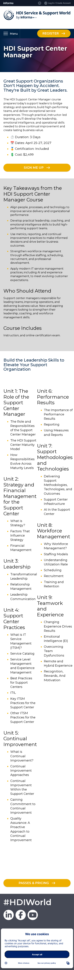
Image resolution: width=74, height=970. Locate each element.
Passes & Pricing (34, 883)
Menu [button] (14, 33)
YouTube (33, 915)
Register (50, 33)
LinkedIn (8, 915)
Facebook (20, 915)
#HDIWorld (27, 902)
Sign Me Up (34, 168)
